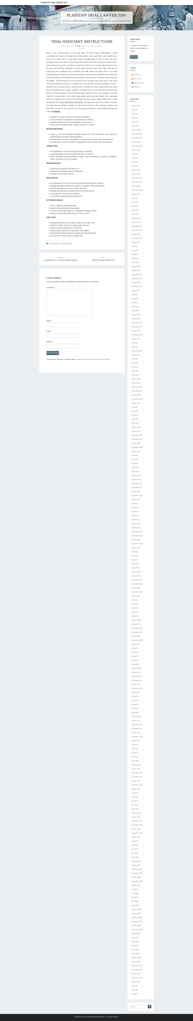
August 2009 (135, 885)
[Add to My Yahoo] (132, 87)
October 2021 (136, 331)
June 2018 (134, 459)
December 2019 (136, 387)
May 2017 (134, 511)
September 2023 (137, 238)
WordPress (101, 1017)
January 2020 (135, 383)
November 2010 (136, 825)
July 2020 (134, 359)
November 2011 (136, 777)
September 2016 (137, 544)
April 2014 (134, 660)
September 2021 (137, 335)
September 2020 (137, 351)
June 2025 (134, 158)
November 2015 (136, 584)
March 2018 (135, 471)
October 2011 (136, 781)
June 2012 (134, 749)
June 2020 (134, 363)
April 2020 (134, 371)
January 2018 (135, 479)
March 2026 (135, 126)
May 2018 (134, 463)
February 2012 (136, 765)
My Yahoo (137, 87)
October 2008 (136, 925)
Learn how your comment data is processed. (93, 359)
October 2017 (136, 491)
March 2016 (135, 568)
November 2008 (136, 921)
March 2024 (135, 214)
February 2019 (136, 427)
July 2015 (134, 600)
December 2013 (136, 676)
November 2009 (136, 873)
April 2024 (134, 210)
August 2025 (135, 150)
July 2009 (134, 889)
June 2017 (134, 508)
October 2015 (136, 588)
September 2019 (137, 399)
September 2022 (137, 286)
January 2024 (135, 222)
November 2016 (136, 536)
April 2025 (134, 166)
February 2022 (136, 315)
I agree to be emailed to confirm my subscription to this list (139, 48)
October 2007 (136, 974)
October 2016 (136, 540)
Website (49, 342)
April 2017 (134, 515)
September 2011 (137, 785)
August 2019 (135, 403)
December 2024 (136, 178)
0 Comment (97, 46)
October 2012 (136, 733)
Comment (50, 287)
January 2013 (135, 720)
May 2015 (134, 608)
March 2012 (135, 761)
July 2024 (134, 198)
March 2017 (135, 520)
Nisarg (115, 1017)
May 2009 (134, 897)
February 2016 (136, 572)
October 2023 (136, 234)
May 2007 (134, 994)
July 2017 (134, 503)
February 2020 (136, 379)
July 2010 (134, 841)
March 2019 (135, 423)
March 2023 (135, 262)
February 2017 (136, 524)
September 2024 (137, 190)
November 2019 (136, 391)
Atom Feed (137, 79)
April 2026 (134, 122)
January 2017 (135, 528)
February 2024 (136, 218)
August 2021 (135, 339)
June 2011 (134, 797)
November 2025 (136, 138)
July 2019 (134, 407)
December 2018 (136, 435)
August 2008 (135, 933)
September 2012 (137, 737)
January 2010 (135, 865)
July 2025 (134, 154)
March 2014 (135, 664)
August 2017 (135, 499)
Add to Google (138, 83)
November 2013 (136, 680)
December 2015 (136, 580)
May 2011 (134, 801)
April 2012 (134, 757)
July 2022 (134, 295)
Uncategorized (66, 243)
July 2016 (134, 552)
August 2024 (135, 194)
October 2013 (136, 684)
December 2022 (136, 274)
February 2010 (136, 861)
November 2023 (136, 230)
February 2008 (136, 958)
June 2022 (134, 299)
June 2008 (134, 942)
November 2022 (136, 278)
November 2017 (136, 487)
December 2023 (136, 226)
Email (49, 331)
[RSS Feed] (132, 75)
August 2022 (135, 290)
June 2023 (134, 250)
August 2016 (135, 548)
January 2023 (135, 270)
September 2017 (137, 495)
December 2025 (136, 134)
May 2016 (134, 560)
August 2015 (135, 596)
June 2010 (134, 845)
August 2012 (135, 741)
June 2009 (134, 893)
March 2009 (135, 905)
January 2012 (135, 769)
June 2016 (134, 556)
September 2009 (137, 881)
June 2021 (134, 347)
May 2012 (134, 753)
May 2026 (134, 118)
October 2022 (136, 282)
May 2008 (134, 946)
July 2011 (134, 793)
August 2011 (135, 789)
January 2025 (135, 174)
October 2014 (136, 636)
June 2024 (134, 202)
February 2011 (136, 813)
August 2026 (135, 106)
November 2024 (136, 182)
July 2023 (134, 246)
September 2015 (137, 592)
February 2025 (136, 170)
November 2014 (136, 632)
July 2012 (134, 745)
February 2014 (136, 668)
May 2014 (134, 656)
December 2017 (136, 483)
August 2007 (135, 982)
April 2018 (134, 467)
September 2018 (137, 447)
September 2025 (137, 146)
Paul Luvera (85, 46)
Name (49, 320)
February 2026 (136, 130)
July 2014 (134, 648)
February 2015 (136, 620)
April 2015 (134, 612)
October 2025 (136, 142)
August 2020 (135, 355)
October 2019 (136, 395)
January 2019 (135, 431)
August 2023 (135, 242)
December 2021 (136, 323)
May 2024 (134, 206)
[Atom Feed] (132, 79)
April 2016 (134, 564)
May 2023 (134, 254)
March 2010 (135, 857)
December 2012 (136, 724)
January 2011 (135, 817)
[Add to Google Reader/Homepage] (132, 83)
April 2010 (134, 853)
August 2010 (135, 837)
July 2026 (134, 110)
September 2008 (137, 929)
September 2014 (137, 640)
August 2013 (135, 692)
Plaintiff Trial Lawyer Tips (54, 2)
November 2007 (136, 970)
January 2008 (135, 962)
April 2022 (134, 307)
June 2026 (134, 114)
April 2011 (134, 805)
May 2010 (134, 849)
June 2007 (134, 990)
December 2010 (136, 821)
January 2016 (135, 576)
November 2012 (136, 728)
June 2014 (134, 652)
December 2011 (136, 773)
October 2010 (136, 829)
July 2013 (134, 696)
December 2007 (136, 966)
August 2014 (135, 644)
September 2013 (137, 688)
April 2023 (134, 258)
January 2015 (135, 624)
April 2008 (134, 949)
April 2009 (134, 901)
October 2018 (136, 443)
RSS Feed (137, 75)
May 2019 (134, 415)
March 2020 (135, 375)
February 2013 (136, 716)
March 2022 (135, 311)
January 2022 (135, 319)
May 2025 (134, 162)
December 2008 (136, 917)
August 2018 (135, 451)
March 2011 (135, 809)
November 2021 (136, 327)
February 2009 (136, 909)
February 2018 (136, 475)
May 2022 (134, 303)
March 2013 (135, 712)
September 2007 (137, 978)
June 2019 (134, 411)
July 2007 (134, 986)
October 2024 (136, 186)
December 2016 (136, 532)
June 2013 (134, 700)
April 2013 (134, 708)
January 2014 (135, 672)
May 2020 (134, 367)
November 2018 (136, 439)
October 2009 (136, 877)
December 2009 (136, 869)
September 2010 (137, 833)
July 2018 (134, 455)
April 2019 (134, 419)
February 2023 (136, 266)
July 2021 (134, 343)
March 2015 (135, 616)
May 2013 (134, 704)
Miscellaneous (54, 243)
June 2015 (134, 604)
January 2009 (135, 913)
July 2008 (134, 937)
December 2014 (136, 628)
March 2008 (135, 954)
